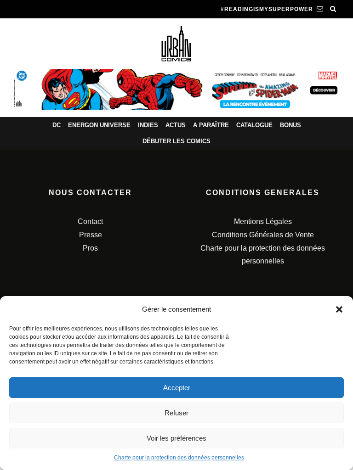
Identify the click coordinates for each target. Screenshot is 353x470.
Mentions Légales (263, 221)
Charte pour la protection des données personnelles (179, 457)
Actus (175, 125)
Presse (90, 235)
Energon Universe (99, 125)
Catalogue (254, 125)
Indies (148, 125)
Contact (90, 221)
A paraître (211, 125)
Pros (90, 248)
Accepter (176, 388)
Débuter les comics (176, 141)
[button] (339, 309)
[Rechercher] (333, 9)
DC (56, 125)
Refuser (176, 413)
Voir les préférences (176, 438)
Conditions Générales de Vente (263, 235)
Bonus (290, 125)
